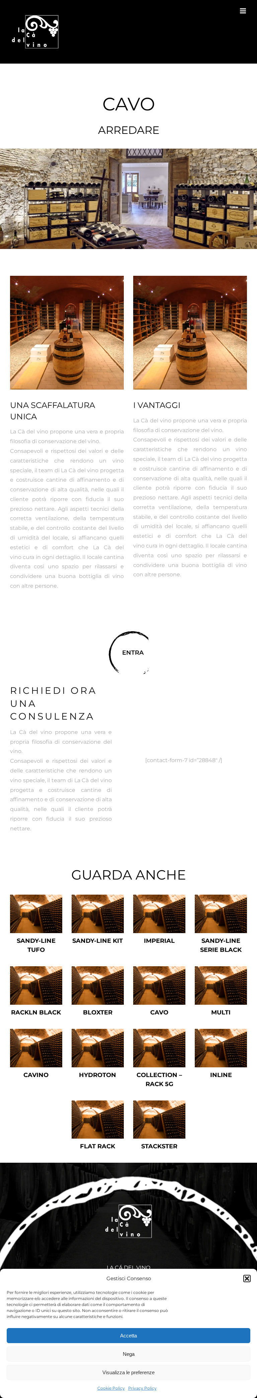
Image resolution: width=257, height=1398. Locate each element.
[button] (247, 1278)
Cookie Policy (111, 1388)
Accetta (128, 1335)
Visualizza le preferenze (128, 1372)
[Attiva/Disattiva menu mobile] (243, 10)
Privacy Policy (142, 1388)
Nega (129, 1354)
